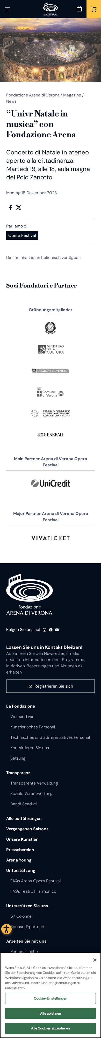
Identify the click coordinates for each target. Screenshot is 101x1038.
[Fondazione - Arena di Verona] (50, 9)
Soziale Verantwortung (31, 793)
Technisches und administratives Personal (50, 737)
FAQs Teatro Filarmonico (33, 891)
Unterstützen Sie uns (27, 906)
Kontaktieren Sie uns (29, 747)
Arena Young (18, 860)
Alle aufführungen (24, 818)
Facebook (10, 207)
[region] (50, 995)
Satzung (17, 758)
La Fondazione (20, 706)
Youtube (57, 630)
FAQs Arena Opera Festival (35, 881)
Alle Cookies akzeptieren (50, 1028)
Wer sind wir (22, 716)
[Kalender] (79, 9)
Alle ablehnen (50, 1013)
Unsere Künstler (22, 839)
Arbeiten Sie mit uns (26, 941)
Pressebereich (20, 849)
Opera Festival (22, 235)
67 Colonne (21, 916)
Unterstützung (20, 870)
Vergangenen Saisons (27, 829)
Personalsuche (24, 951)
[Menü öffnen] (7, 9)
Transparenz (18, 772)
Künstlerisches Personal (32, 727)
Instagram (44, 630)
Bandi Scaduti (23, 804)
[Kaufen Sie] (93, 9)
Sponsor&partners (27, 926)
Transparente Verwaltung (34, 783)
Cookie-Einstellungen (50, 998)
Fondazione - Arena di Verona (29, 594)
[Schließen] (94, 960)
